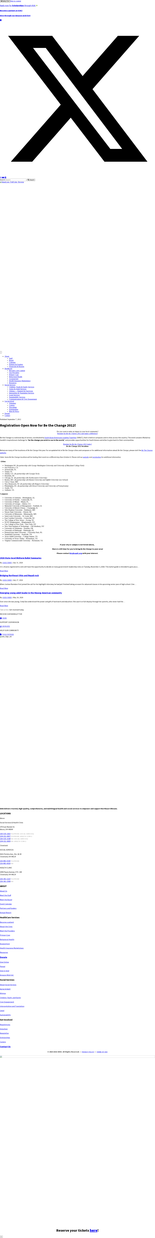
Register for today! (77, 444)
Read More (4, 571)
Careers (12, 405)
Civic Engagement (7, 1002)
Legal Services (14, 395)
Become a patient (7, 922)
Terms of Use (102, 1052)
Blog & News (14, 411)
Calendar (12, 362)
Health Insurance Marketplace (20, 381)
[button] (1, 20)
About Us (3, 891)
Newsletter (13, 407)
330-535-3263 (5, 834)
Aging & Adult (5, 989)
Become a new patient (17, 371)
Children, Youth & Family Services (21, 387)
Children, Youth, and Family (10, 997)
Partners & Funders (16, 364)
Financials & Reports (16, 366)
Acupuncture (13, 379)
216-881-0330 (5, 861)
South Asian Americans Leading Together (60, 437)
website (86, 457)
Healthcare (8, 369)
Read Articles (5, 1024)
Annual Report (5, 912)
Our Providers (14, 373)
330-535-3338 (5, 839)
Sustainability (5, 1015)
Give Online (4, 962)
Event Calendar (6, 904)
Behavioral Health (15, 377)
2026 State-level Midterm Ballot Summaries (20, 558)
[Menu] (1, 352)
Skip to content (15, 1)
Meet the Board (6, 900)
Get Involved (9, 401)
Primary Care (14, 375)
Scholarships (13, 409)
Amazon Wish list (7, 975)
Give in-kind (4, 971)
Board (11, 360)
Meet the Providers (7, 931)
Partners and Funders (8, 908)
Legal (2, 1010)
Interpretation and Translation (12, 1006)
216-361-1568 (5, 881)
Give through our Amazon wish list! (15, 15)
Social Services (10, 385)
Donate (7, 413)
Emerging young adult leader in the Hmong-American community (31, 592)
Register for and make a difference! (77, 434)
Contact (7, 415)
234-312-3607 (5, 836)
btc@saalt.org (76, 553)
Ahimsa (3, 993)
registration (96, 457)
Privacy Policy (88, 1052)
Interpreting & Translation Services (21, 393)
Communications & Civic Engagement (23, 399)
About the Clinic (6, 926)
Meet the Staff (5, 895)
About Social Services (8, 985)
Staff (10, 358)
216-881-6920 (5, 863)
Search (2, 180)
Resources (12, 383)
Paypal (2, 966)
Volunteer (12, 403)
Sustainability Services (17, 397)
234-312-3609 (5, 841)
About (7, 356)
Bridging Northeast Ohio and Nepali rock (19, 575)
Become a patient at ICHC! (11, 10)
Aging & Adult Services (17, 389)
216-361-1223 (5, 879)
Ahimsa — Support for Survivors (21, 391)
